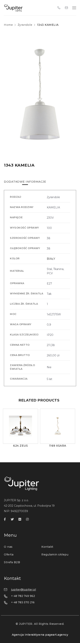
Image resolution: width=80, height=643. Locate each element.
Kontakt (47, 546)
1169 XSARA (57, 445)
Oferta (8, 554)
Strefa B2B (12, 562)
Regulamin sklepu (54, 554)
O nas (8, 546)
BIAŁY (51, 258)
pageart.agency (56, 634)
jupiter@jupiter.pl (23, 589)
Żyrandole (25, 25)
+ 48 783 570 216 (23, 602)
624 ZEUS (20, 445)
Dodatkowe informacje (25, 181)
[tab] (25, 182)
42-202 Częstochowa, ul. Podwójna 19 (29, 505)
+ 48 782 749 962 (23, 596)
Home (8, 25)
